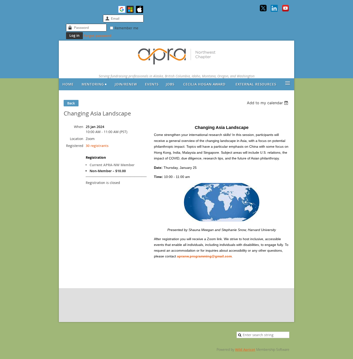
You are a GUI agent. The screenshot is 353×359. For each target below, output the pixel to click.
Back (71, 103)
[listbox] (268, 103)
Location (76, 138)
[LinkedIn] (274, 8)
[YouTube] (285, 8)
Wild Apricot (245, 349)
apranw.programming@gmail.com (204, 256)
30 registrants (97, 145)
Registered (74, 145)
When (78, 126)
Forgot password (97, 35)
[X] (263, 8)
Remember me (126, 28)
